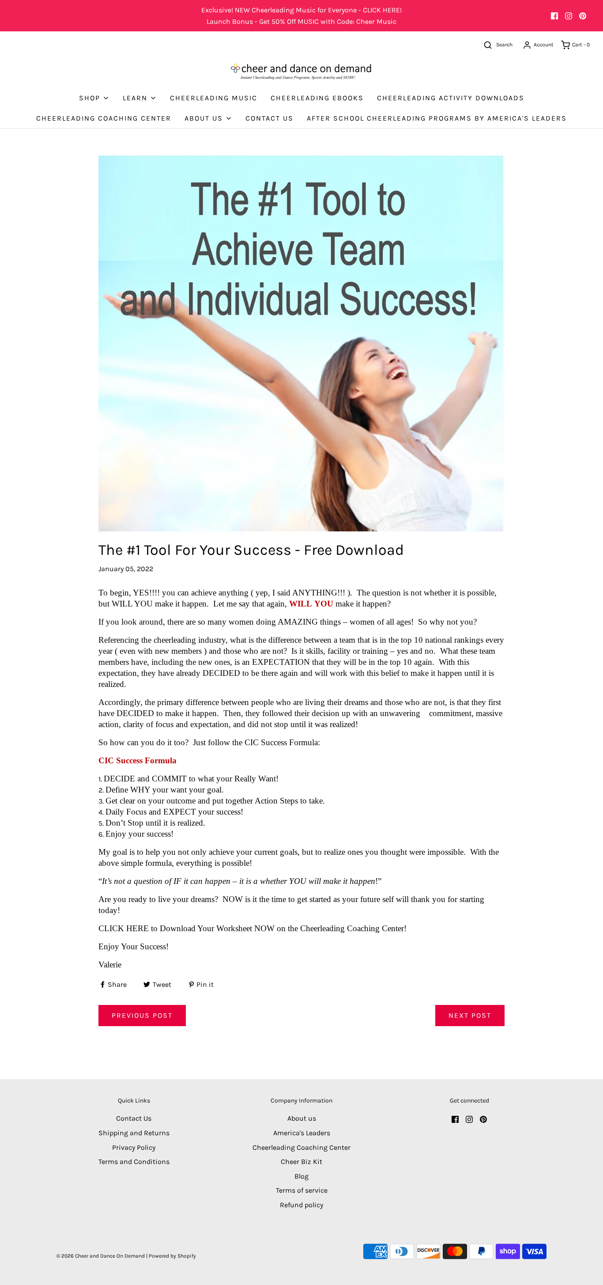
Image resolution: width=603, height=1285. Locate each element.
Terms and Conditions (134, 1161)
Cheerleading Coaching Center (103, 118)
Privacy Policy (133, 1147)
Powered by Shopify (172, 1256)
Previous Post (142, 1015)
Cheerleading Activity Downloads (450, 98)
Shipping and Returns (134, 1133)
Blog (301, 1176)
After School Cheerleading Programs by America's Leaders (437, 118)
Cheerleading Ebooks (317, 98)
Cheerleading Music (213, 98)
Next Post (469, 1015)
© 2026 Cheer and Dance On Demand (101, 1256)
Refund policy (301, 1205)
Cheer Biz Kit (301, 1161)
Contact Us (269, 118)
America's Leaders (301, 1133)
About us (301, 1118)
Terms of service (302, 1190)
